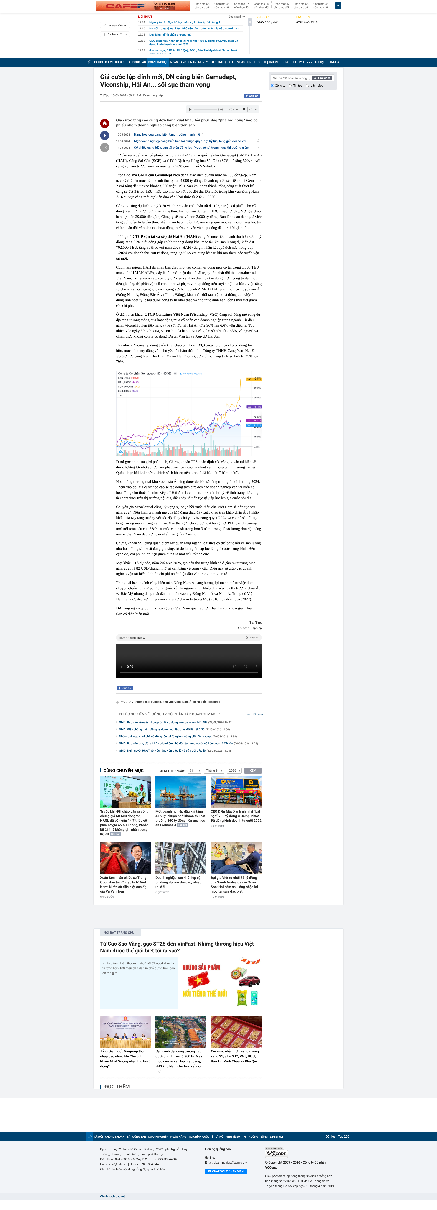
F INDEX (333, 62)
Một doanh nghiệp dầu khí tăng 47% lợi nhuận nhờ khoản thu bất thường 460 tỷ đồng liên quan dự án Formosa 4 (180, 818)
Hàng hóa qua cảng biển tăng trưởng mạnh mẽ (167, 134)
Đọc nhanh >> (237, 16)
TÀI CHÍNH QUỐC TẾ (222, 62)
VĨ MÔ (241, 62)
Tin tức (297, 85)
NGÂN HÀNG (178, 62)
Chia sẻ (253, 95)
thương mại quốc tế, (148, 702)
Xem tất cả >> (255, 714)
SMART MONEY (198, 62)
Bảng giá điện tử (117, 25)
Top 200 (343, 1136)
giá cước (214, 702)
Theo (188, 637)
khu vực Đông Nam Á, (177, 702)
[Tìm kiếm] (322, 78)
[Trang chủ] (90, 62)
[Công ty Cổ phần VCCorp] (301, 1152)
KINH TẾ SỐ (254, 62)
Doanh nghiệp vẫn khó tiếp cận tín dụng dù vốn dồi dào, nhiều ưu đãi (178, 882)
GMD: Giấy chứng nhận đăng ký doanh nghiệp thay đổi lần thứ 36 (174, 729)
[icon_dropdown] (338, 5)
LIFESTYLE (298, 62)
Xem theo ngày (172, 771)
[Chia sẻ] (104, 135)
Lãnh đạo (317, 85)
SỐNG (285, 62)
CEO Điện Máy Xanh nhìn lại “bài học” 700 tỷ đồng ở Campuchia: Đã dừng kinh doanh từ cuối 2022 (236, 816)
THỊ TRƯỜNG (271, 62)
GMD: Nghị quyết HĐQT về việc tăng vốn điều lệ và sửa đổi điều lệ (175, 750)
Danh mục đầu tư (117, 34)
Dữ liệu (320, 62)
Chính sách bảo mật (113, 1196)
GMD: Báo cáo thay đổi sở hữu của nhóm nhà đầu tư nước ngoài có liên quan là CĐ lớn (188, 743)
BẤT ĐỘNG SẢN (136, 62)
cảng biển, (200, 702)
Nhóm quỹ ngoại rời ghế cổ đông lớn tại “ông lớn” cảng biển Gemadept (178, 736)
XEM (253, 771)
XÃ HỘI (98, 62)
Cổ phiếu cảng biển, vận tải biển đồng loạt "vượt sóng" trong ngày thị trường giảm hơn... (191, 148)
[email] (104, 147)
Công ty (280, 85)
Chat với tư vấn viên (228, 1171)
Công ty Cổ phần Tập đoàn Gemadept (187, 714)
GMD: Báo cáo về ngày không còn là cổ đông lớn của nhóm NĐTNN (175, 722)
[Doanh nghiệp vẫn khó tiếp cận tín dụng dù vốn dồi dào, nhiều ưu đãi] (180, 858)
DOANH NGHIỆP (158, 62)
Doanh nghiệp (153, 95)
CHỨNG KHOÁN (114, 62)
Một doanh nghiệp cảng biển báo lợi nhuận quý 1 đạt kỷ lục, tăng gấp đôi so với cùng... (190, 141)
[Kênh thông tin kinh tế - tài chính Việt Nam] (143, 6)
